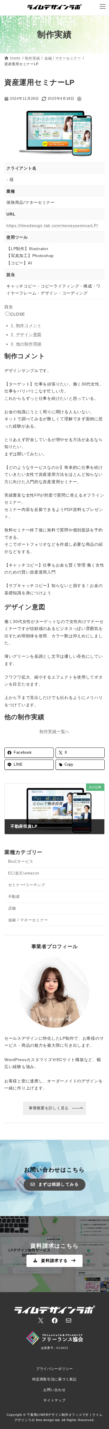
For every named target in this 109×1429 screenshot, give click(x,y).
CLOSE (17, 314)
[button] (54, 1185)
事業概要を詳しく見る (49, 1108)
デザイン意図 (26, 334)
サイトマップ (54, 1400)
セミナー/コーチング (26, 885)
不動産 (14, 897)
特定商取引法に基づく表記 (54, 1379)
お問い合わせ (54, 1390)
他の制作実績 (26, 344)
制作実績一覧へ (54, 731)
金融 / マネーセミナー (28, 920)
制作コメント (26, 325)
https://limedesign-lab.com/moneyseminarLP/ (52, 225)
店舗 (12, 908)
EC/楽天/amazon (23, 873)
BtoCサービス (20, 862)
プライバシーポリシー (54, 1369)
